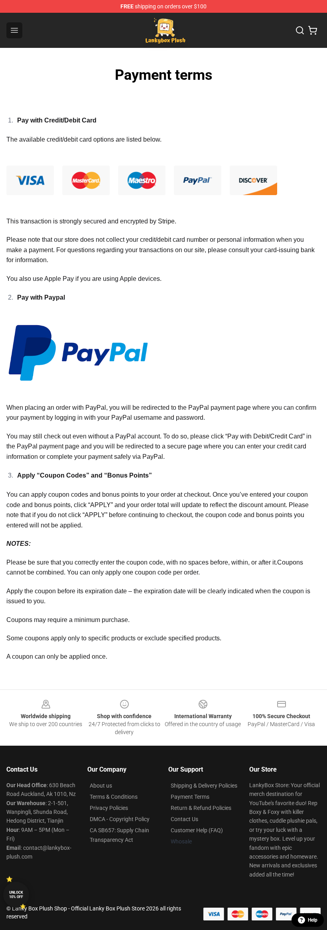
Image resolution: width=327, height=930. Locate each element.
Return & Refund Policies (201, 808)
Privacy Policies (109, 808)
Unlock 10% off (16, 895)
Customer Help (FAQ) (197, 830)
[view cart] (312, 30)
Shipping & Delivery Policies (204, 785)
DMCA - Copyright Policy (120, 819)
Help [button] (312, 920)
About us (101, 785)
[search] (300, 30)
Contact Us (184, 819)
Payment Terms (190, 797)
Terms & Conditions (114, 797)
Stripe (166, 221)
